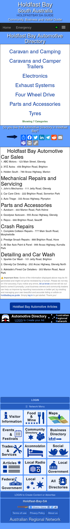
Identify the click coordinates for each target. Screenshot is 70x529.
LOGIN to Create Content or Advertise (35, 494)
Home (7, 27)
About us (53, 513)
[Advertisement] (35, 361)
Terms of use (20, 513)
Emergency (23, 27)
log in (30, 295)
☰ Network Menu (35, 406)
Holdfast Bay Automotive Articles (35, 306)
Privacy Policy (37, 513)
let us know (44, 283)
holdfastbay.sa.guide (10, 295)
